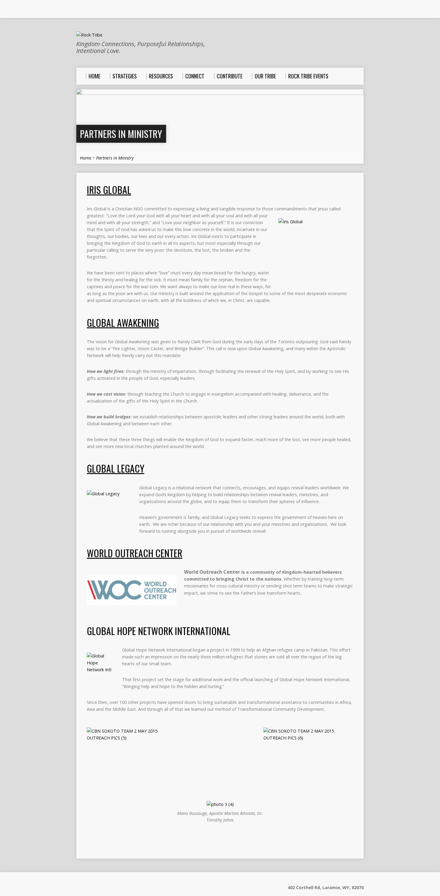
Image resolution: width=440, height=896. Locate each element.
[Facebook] (79, 9)
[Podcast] (112, 9)
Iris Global (109, 190)
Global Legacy (115, 468)
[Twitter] (95, 9)
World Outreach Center (134, 553)
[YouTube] (87, 9)
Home (85, 158)
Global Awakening (123, 322)
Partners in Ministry (121, 134)
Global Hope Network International (158, 631)
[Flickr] (104, 9)
